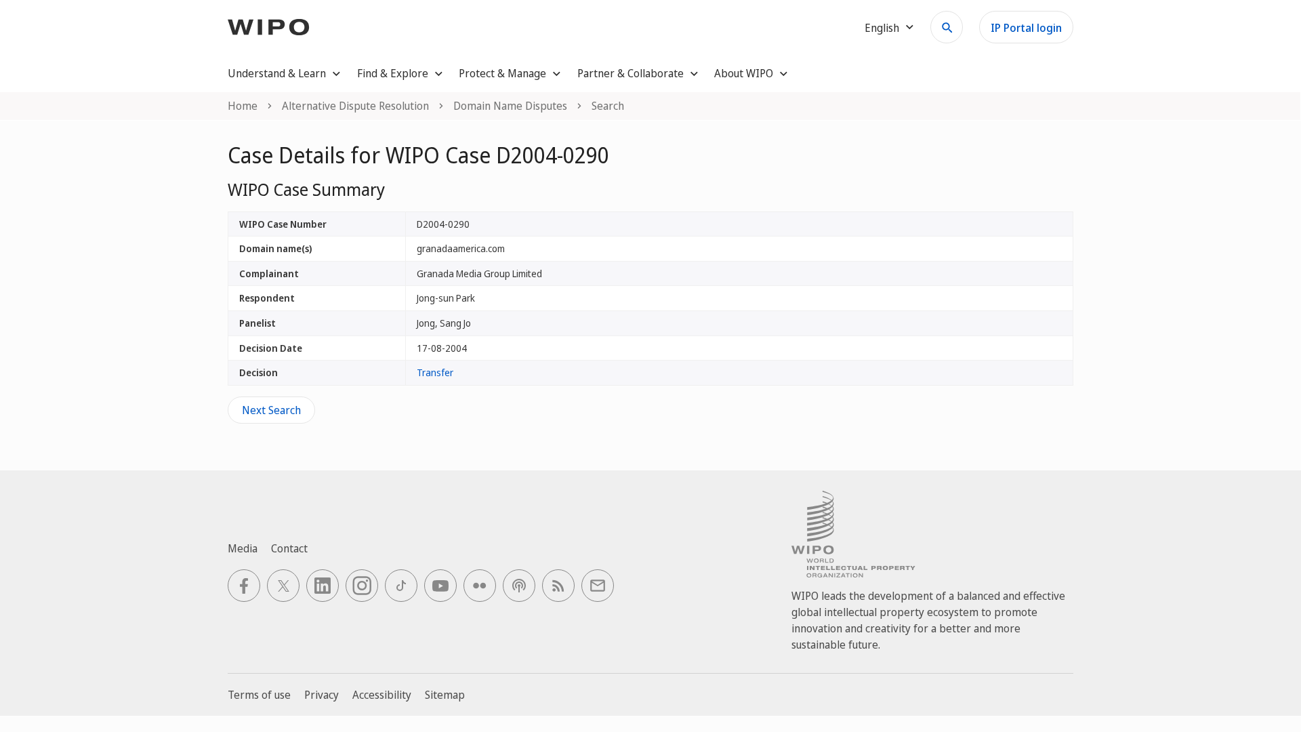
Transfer (435, 372)
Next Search (271, 410)
